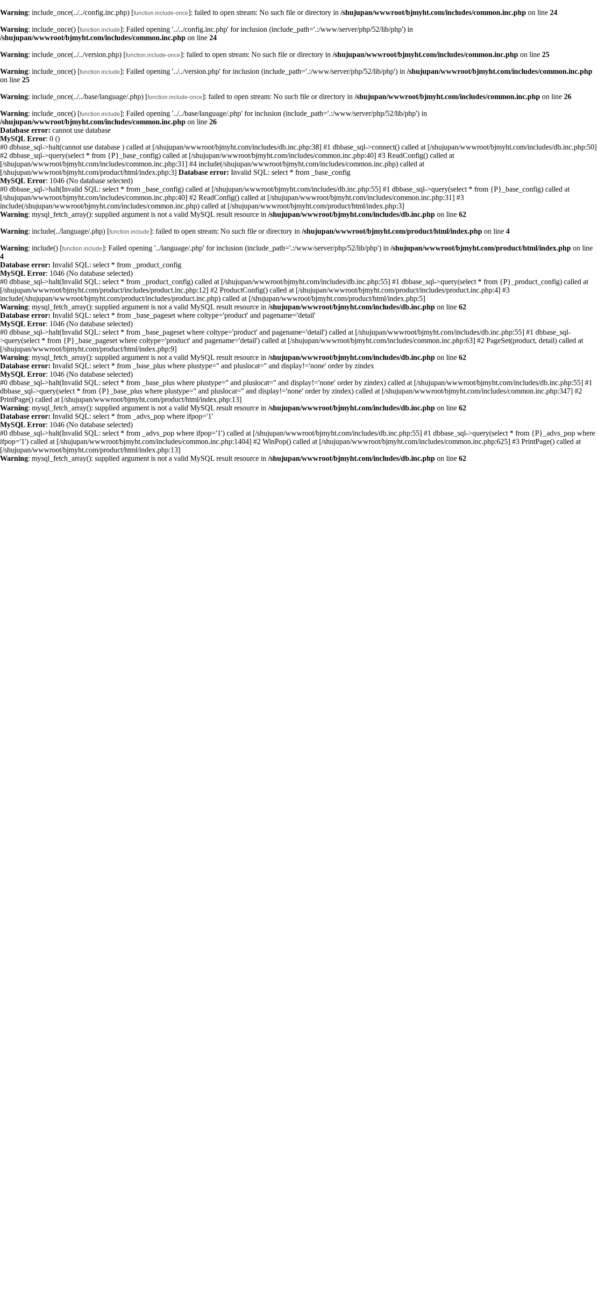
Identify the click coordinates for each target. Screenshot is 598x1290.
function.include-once (161, 13)
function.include (100, 30)
